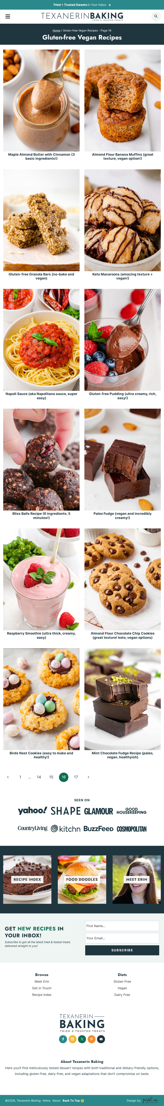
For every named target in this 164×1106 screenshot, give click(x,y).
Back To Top (71, 1100)
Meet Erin (42, 981)
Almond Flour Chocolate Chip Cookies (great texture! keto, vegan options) (123, 635)
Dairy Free (122, 995)
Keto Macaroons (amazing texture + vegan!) (122, 276)
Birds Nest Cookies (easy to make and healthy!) (41, 755)
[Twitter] (82, 1039)
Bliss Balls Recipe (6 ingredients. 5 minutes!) (41, 516)
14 (39, 777)
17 (76, 777)
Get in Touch (41, 988)
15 (51, 777)
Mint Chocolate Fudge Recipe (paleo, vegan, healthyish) (122, 755)
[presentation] (41, 100)
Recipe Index (42, 995)
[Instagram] (73, 1039)
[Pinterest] (92, 1039)
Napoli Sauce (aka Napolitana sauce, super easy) (41, 396)
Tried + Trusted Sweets (79, 5)
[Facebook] (63, 1039)
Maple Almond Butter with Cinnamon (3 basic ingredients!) (41, 156)
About (56, 1100)
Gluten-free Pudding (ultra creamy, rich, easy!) (122, 396)
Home (47, 1100)
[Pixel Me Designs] (150, 1100)
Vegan (122, 988)
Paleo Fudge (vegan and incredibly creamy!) (123, 516)
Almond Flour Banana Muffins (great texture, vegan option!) (122, 156)
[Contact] (101, 1039)
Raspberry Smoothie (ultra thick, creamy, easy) (41, 635)
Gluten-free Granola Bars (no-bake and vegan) (41, 276)
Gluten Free (122, 981)
